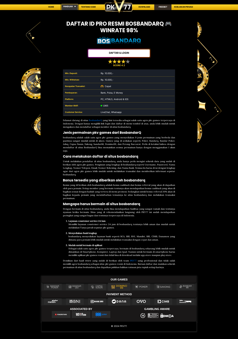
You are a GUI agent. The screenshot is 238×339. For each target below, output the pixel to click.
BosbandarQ (95, 120)
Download (144, 7)
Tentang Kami (88, 7)
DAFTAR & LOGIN (119, 52)
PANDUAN (68, 6)
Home (51, 7)
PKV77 (133, 260)
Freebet (163, 7)
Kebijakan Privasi (183, 7)
